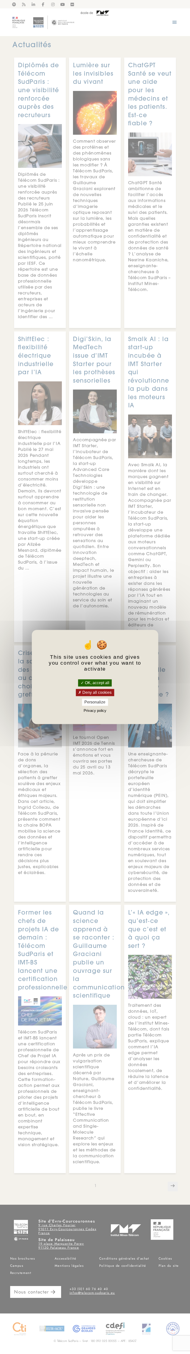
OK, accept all (96, 683)
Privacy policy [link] (95, 711)
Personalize (94, 702)
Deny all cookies (96, 692)
